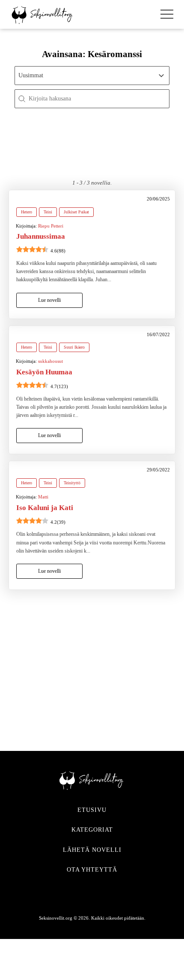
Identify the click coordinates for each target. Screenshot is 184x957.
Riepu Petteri (50, 225)
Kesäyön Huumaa (44, 372)
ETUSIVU (92, 810)
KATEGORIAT (92, 829)
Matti (43, 496)
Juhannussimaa (40, 236)
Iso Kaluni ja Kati (44, 508)
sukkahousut (50, 361)
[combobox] (84, 76)
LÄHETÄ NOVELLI (92, 850)
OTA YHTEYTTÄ (92, 869)
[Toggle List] (161, 76)
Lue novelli (49, 300)
